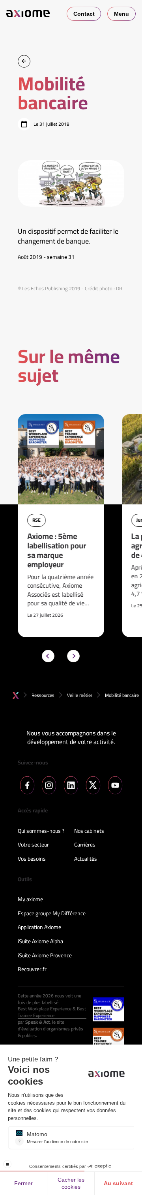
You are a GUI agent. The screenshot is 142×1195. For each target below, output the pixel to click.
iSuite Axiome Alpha (40, 942)
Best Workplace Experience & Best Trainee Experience (52, 1012)
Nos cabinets (89, 831)
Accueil (16, 695)
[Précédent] (48, 656)
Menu (121, 14)
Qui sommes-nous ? (41, 831)
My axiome (30, 900)
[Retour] (24, 61)
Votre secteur (33, 845)
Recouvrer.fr (32, 969)
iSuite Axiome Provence (45, 956)
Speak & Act (37, 1022)
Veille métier (79, 695)
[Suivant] (73, 656)
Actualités (85, 859)
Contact (84, 14)
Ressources (43, 695)
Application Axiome (39, 927)
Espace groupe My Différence (52, 914)
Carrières (84, 845)
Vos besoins (32, 859)
